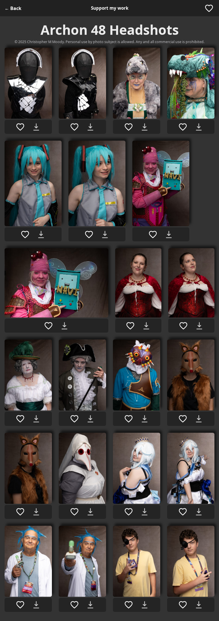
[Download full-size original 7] (168, 234)
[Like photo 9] (130, 325)
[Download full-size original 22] (198, 604)
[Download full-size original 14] (198, 418)
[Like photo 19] (20, 604)
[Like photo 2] (74, 127)
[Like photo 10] (183, 325)
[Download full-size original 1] (36, 127)
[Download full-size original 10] (199, 325)
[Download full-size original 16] (90, 511)
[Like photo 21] (128, 604)
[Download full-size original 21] (144, 604)
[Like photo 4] (182, 127)
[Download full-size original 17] (144, 511)
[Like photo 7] (152, 234)
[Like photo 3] (128, 127)
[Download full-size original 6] (105, 234)
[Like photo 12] (74, 418)
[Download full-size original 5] (41, 234)
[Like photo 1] (20, 127)
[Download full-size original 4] (198, 127)
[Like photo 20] (74, 604)
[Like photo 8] (48, 325)
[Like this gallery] (209, 8)
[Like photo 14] (182, 418)
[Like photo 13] (128, 418)
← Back (13, 8)
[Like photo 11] (20, 418)
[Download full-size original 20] (90, 604)
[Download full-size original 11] (36, 418)
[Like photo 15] (20, 511)
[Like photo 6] (89, 234)
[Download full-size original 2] (90, 127)
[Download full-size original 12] (90, 418)
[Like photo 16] (74, 511)
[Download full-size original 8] (64, 325)
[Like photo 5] (25, 234)
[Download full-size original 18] (198, 511)
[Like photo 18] (182, 511)
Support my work (109, 8)
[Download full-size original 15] (36, 511)
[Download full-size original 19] (36, 604)
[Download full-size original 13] (144, 418)
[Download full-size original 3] (144, 127)
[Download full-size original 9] (146, 325)
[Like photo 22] (182, 604)
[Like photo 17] (128, 511)
